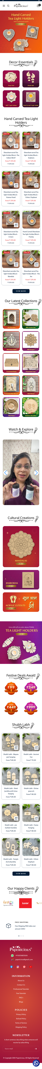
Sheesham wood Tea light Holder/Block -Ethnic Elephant (31, 194)
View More (21, 873)
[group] (21, 473)
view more (21, 291)
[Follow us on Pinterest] (24, 967)
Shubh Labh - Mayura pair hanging (10, 755)
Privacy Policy (21, 1014)
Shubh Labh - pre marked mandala (11, 826)
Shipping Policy (21, 1027)
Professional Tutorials (21, 989)
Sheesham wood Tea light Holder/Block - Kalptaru (31, 155)
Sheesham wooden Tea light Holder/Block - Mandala (11, 273)
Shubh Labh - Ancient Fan (31, 755)
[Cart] (38, 6)
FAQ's (21, 998)
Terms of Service (21, 1023)
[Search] (8, 6)
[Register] (36, 1049)
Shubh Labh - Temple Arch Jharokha (10, 860)
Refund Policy (21, 1019)
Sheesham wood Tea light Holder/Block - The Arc (31, 273)
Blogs (21, 1002)
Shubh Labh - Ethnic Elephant (31, 860)
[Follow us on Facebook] (11, 967)
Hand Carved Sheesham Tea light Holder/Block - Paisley (31, 234)
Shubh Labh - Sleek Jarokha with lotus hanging (11, 791)
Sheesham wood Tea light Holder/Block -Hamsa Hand (11, 194)
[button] (36, 472)
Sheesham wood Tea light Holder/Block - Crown (11, 234)
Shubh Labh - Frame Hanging (31, 826)
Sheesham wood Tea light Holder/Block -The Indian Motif (10, 155)
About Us (21, 981)
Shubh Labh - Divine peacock (31, 789)
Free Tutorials (21, 993)
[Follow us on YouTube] (30, 967)
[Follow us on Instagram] (17, 967)
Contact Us (21, 985)
